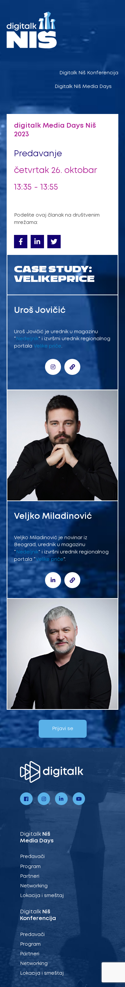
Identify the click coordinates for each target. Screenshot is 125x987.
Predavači (32, 856)
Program (30, 866)
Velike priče (47, 346)
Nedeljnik (27, 339)
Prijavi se (62, 728)
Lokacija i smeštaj (42, 895)
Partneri (29, 876)
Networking (34, 886)
